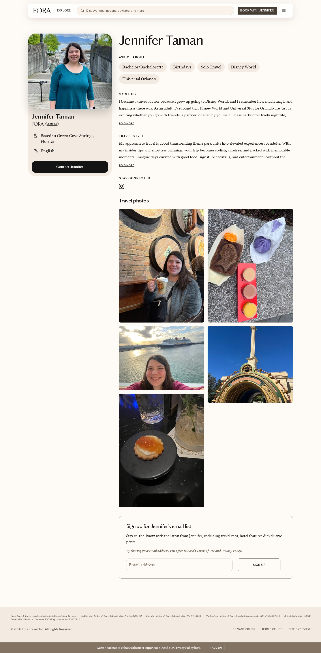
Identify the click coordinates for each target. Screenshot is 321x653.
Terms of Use (205, 551)
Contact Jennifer (69, 167)
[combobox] (158, 10)
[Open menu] (284, 10)
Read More (126, 123)
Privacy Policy (231, 551)
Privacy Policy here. (187, 647)
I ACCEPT (216, 647)
